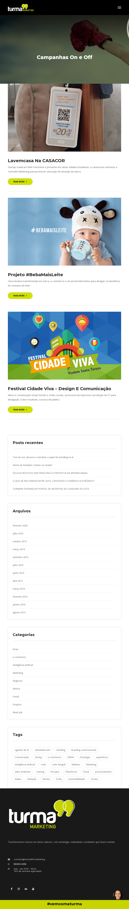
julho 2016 (18, 565)
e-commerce (19, 657)
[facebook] (11, 889)
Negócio (17, 680)
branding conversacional (83, 749)
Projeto (17, 704)
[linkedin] (26, 889)
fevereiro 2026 (20, 525)
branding (60, 749)
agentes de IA (22, 749)
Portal (16, 696)
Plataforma (71, 771)
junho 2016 (18, 572)
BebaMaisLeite (42, 749)
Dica (15, 649)
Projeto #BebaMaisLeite (35, 274)
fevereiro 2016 (20, 596)
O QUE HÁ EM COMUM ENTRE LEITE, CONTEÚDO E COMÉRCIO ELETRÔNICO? (53, 480)
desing (38, 757)
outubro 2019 (20, 541)
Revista (46, 778)
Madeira (76, 764)
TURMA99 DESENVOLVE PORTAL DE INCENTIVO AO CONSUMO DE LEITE (51, 488)
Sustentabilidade (76, 778)
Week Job (17, 712)
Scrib (59, 778)
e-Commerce (54, 757)
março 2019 (19, 549)
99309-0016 (20, 864)
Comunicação (22, 757)
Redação (31, 778)
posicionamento (103, 771)
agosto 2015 (19, 612)
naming (40, 771)
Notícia (16, 688)
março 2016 (19, 588)
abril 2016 (18, 580)
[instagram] (19, 889)
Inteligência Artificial (23, 664)
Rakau (18, 778)
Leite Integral (58, 764)
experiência (102, 757)
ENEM (70, 757)
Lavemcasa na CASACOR (36, 160)
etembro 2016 (20, 557)
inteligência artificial (25, 764)
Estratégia (85, 757)
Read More (19, 181)
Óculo (94, 778)
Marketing (18, 672)
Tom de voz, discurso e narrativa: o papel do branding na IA (43, 457)
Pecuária (54, 771)
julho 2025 (18, 533)
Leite (43, 764)
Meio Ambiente (23, 771)
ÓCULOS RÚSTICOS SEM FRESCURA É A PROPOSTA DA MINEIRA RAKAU (50, 472)
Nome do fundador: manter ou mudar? (32, 465)
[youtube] (33, 889)
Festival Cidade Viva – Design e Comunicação (59, 388)
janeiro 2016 (19, 604)
